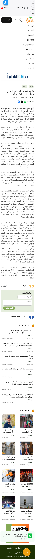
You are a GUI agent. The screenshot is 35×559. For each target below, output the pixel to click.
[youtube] (2, 8)
